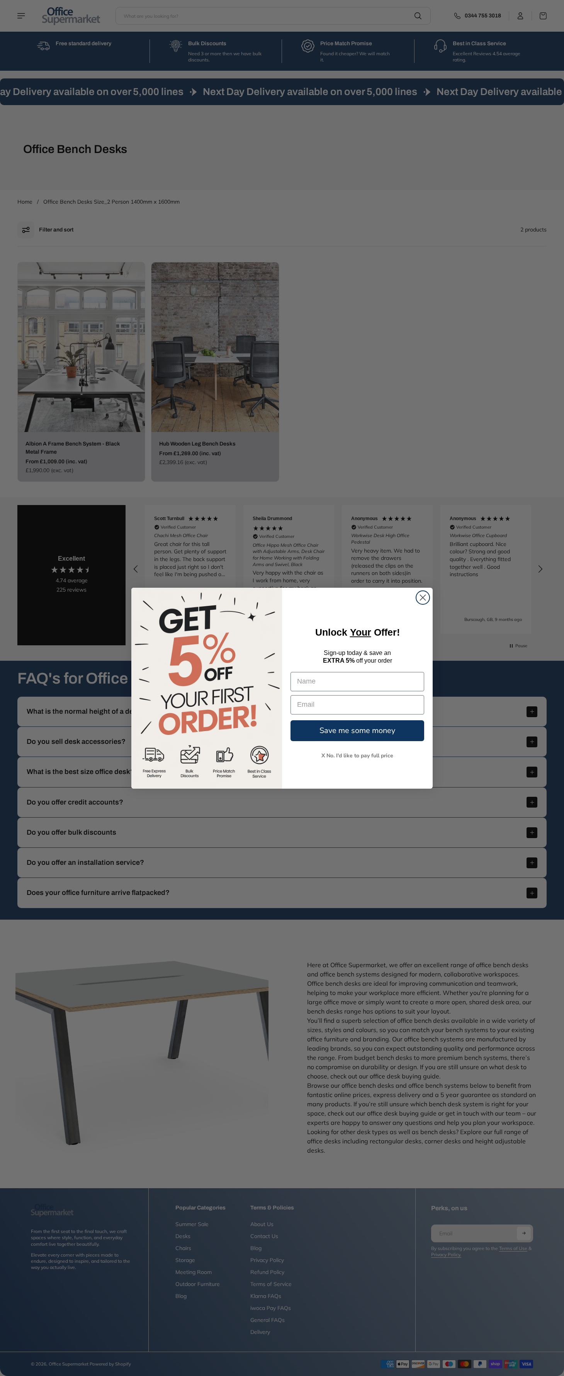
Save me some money (357, 730)
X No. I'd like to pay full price (357, 755)
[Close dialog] (423, 597)
